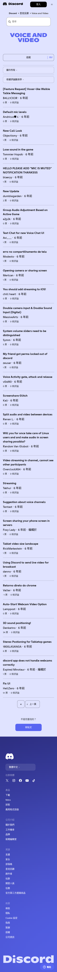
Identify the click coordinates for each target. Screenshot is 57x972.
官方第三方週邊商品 (15, 893)
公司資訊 (10, 937)
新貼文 (28, 727)
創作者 (9, 874)
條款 (8, 908)
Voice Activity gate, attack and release (27, 377)
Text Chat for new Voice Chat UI (23, 233)
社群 (8, 879)
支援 (8, 855)
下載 (8, 795)
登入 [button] (38, 4)
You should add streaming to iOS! (24, 289)
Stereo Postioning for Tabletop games (27, 641)
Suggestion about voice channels (24, 502)
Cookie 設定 (11, 918)
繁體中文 (13, 767)
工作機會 (10, 830)
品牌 (8, 834)
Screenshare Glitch (15, 395)
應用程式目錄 (12, 809)
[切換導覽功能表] (52, 4)
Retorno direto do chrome (19, 585)
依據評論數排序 (14, 79)
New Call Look (12, 130)
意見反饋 (24, 13)
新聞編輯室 (11, 839)
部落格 (9, 864)
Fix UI (6, 683)
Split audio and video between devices (27, 414)
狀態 (8, 805)
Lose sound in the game (18, 149)
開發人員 (10, 883)
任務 (8, 888)
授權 (8, 932)
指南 (8, 923)
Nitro (8, 800)
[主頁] (13, 5)
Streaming (9, 483)
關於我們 (10, 825)
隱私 (8, 913)
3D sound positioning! (17, 623)
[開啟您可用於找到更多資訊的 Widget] (47, 967)
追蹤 (28, 57)
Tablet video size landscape (20, 543)
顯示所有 (11, 70)
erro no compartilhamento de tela (25, 251)
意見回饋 (10, 869)
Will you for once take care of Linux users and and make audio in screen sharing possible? (26, 437)
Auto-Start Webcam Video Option (25, 604)
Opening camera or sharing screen (25, 270)
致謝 (8, 928)
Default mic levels (14, 112)
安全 (8, 859)
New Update (11, 191)
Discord (13, 13)
